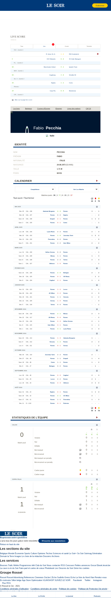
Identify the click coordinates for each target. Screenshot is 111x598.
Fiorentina (51, 239)
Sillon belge (16, 580)
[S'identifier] (90, 5)
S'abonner (100, 6)
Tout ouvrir (17, 198)
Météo (16, 565)
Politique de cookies (67, 589)
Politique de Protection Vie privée (92, 589)
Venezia (65, 297)
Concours (70, 565)
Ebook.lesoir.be (103, 565)
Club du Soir (40, 565)
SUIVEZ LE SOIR (62, 580)
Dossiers (47, 556)
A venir (67, 46)
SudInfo (60, 577)
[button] (6, 5)
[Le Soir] (56, 5)
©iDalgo (13, 530)
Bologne (66, 272)
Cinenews (39, 577)
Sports (27, 553)
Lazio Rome (51, 231)
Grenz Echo (69, 577)
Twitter (87, 580)
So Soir (80, 553)
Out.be (47, 577)
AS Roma (66, 276)
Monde (11, 553)
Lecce (65, 289)
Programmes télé (27, 565)
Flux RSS (6, 583)
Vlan (92, 577)
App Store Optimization (32, 580)
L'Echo (53, 577)
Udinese (52, 263)
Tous (21, 46)
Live (44, 46)
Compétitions (35, 189)
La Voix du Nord (83, 577)
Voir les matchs (78, 189)
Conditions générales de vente (43, 589)
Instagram (97, 580)
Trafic (10, 565)
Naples (65, 215)
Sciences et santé (61, 553)
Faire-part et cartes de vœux (31, 568)
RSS (63, 565)
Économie (19, 553)
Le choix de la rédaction (32, 556)
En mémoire (5, 580)
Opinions (41, 553)
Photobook (49, 568)
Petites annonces (82, 565)
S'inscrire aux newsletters (53, 541)
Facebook (77, 580)
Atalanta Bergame (49, 211)
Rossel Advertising (15, 577)
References (29, 577)
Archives (55, 556)
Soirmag (88, 553)
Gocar (93, 565)
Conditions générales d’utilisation (14, 589)
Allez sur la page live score (23, 100)
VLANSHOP (48, 580)
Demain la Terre (7, 556)
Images (17, 556)
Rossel (3, 577)
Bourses (3, 565)
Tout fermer (29, 198)
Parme (65, 211)
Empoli (52, 219)
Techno (49, 553)
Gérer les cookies (81, 568)
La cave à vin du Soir (9, 568)
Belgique (4, 553)
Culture (34, 553)
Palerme (66, 403)
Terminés (89, 46)
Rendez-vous (101, 577)
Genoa (52, 301)
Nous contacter (53, 565)
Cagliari (52, 280)
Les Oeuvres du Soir (64, 568)
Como (65, 222)
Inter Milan (66, 243)
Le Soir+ (73, 553)
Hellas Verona (50, 252)
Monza (52, 256)
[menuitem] (14, 594)
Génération (97, 553)
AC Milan (52, 293)
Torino (65, 259)
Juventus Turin (68, 235)
